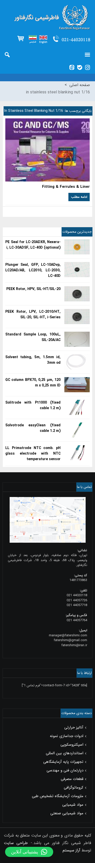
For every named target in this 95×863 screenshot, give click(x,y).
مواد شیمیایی (72, 805)
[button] (29, 852)
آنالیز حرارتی (73, 727)
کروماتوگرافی (73, 787)
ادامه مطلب (79, 197)
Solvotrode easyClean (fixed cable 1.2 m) (33, 428)
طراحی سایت (16, 843)
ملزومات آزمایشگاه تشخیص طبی (57, 796)
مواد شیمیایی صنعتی (66, 813)
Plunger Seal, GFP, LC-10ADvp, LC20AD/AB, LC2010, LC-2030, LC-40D (33, 270)
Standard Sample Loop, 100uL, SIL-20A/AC (33, 337)
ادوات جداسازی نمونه (66, 736)
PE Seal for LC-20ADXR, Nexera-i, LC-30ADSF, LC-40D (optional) (33, 244)
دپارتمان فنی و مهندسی (65, 770)
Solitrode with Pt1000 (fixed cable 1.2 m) (33, 405)
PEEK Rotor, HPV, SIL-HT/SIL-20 (33, 289)
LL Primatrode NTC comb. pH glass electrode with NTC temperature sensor (33, 453)
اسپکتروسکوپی (72, 745)
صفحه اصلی (79, 85)
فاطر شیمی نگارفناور (47, 17)
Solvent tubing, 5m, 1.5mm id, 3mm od (33, 359)
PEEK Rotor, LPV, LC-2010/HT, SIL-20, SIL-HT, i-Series (33, 314)
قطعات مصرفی (72, 779)
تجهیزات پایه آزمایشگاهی (63, 762)
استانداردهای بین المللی (64, 753)
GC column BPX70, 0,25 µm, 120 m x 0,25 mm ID (33, 382)
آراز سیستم (71, 850)
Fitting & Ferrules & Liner (66, 187)
